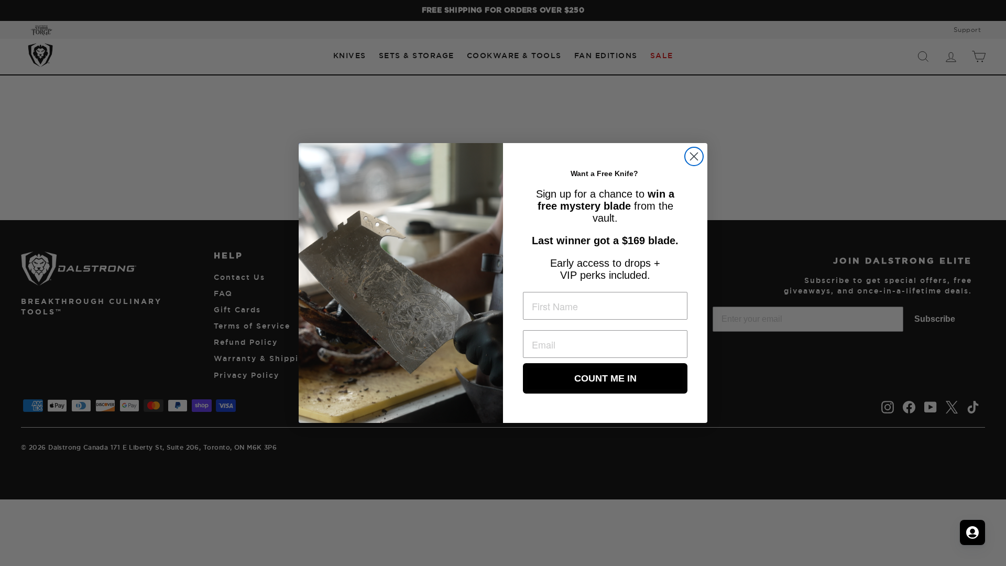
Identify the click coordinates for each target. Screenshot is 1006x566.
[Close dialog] (694, 156)
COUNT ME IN (605, 378)
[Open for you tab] (972, 532)
